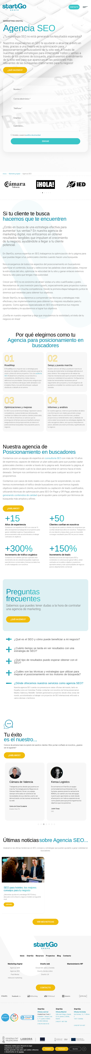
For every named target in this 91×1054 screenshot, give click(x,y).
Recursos (40, 956)
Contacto (67, 956)
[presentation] (38, 824)
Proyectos (50, 956)
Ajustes (75, 1049)
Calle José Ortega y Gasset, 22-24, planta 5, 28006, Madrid (63, 1017)
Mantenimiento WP (75, 964)
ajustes (21, 1052)
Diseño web (45, 964)
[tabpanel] (25, 792)
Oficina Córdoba (80, 1012)
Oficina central (43, 1012)
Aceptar (48, 1049)
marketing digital (13, 21)
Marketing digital (14, 174)
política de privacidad (33, 135)
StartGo (30, 956)
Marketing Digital (15, 964)
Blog (59, 956)
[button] (85, 7)
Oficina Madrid (61, 1012)
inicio (5, 174)
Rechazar (61, 1049)
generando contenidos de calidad (20, 495)
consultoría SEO (53, 458)
